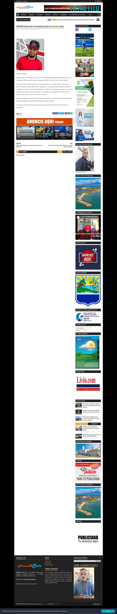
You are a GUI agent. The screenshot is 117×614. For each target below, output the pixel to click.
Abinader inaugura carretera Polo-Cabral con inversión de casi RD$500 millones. (92, 435)
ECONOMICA (86, 19)
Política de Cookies (49, 565)
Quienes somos (48, 561)
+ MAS (89, 14)
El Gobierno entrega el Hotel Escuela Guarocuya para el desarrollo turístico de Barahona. (59, 19)
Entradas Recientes (81, 424)
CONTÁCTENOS (25, 1)
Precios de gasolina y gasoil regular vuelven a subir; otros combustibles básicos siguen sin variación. (43, 134)
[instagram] (98, 1)
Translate (86, 330)
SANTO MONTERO (57, 604)
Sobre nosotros (48, 563)
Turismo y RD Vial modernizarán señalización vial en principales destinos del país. (63, 134)
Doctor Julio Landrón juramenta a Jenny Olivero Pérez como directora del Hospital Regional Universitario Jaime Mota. (26, 134)
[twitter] (100, 1)
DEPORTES (55, 14)
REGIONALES (31, 14)
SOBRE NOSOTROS (19, 1)
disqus (64, 151)
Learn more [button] (64, 611)
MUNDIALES (48, 14)
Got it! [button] (108, 611)
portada (38, 29)
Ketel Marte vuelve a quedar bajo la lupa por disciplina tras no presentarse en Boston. (91, 411)
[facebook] (96, 1)
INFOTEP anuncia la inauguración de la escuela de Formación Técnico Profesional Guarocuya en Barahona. (91, 418)
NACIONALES (40, 14)
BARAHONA (23, 14)
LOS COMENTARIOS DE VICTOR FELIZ (77, 14)
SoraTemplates (45, 604)
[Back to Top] (100, 604)
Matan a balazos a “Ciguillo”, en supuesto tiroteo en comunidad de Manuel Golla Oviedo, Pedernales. (92, 405)
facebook (70, 151)
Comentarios (94, 424)
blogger (60, 151)
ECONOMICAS (64, 14)
